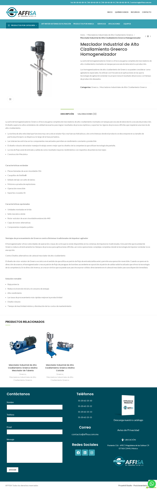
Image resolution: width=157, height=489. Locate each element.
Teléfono (10, 415)
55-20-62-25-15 (123, 2)
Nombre (10, 402)
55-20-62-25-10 (80, 2)
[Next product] (150, 36)
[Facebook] (78, 453)
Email (9, 427)
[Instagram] (92, 453)
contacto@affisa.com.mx (141, 2)
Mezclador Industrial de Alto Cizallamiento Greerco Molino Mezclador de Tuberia (23, 368)
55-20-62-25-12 (94, 2)
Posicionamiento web (142, 485)
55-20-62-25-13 (108, 2)
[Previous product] (145, 36)
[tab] (67, 112)
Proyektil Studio (125, 485)
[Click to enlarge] (10, 99)
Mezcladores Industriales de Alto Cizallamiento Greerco (110, 35)
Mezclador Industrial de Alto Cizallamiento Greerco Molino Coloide (60, 368)
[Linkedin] (85, 453)
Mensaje (10, 440)
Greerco (94, 87)
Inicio (82, 35)
